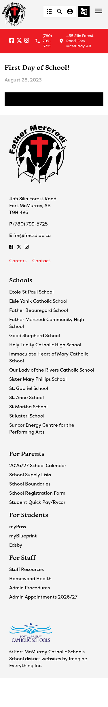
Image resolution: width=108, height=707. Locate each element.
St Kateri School (26, 416)
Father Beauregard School (38, 310)
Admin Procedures (29, 587)
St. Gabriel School (28, 388)
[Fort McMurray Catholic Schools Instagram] (26, 41)
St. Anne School (26, 397)
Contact (41, 260)
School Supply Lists (30, 474)
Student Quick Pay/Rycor (37, 502)
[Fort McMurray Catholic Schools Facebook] (11, 41)
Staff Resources (26, 569)
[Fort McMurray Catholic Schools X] (19, 41)
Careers (17, 260)
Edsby (15, 545)
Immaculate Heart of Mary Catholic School (48, 357)
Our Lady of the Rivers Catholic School (51, 370)
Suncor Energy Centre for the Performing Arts (41, 428)
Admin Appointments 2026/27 (43, 597)
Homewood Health (30, 578)
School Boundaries (29, 484)
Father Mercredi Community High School (46, 322)
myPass (17, 526)
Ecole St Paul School (31, 292)
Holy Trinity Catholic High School (45, 344)
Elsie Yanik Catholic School (38, 301)
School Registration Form (37, 493)
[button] (49, 11)
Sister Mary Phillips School (38, 379)
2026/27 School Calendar (37, 465)
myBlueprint (23, 536)
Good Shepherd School (34, 335)
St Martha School (28, 406)
